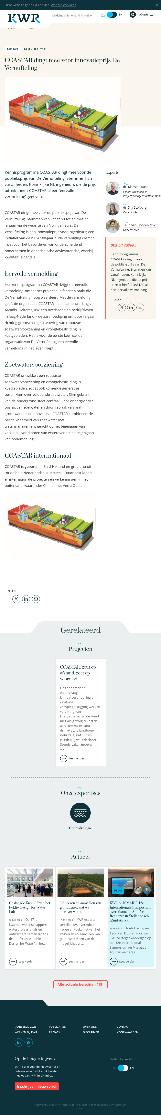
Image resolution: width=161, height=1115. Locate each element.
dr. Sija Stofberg (135, 207)
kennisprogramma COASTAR (34, 284)
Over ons (90, 1027)
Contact (123, 1027)
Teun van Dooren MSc (139, 225)
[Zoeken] (133, 14)
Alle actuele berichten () (80, 984)
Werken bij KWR (26, 1032)
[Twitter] (16, 599)
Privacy (54, 1032)
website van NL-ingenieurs (50, 225)
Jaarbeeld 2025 (25, 1027)
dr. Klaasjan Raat (135, 187)
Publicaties (57, 1027)
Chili (46, 485)
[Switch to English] (112, 15)
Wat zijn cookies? (63, 5)
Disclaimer (91, 1032)
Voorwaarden (127, 1032)
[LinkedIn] (26, 599)
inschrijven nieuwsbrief (37, 1086)
